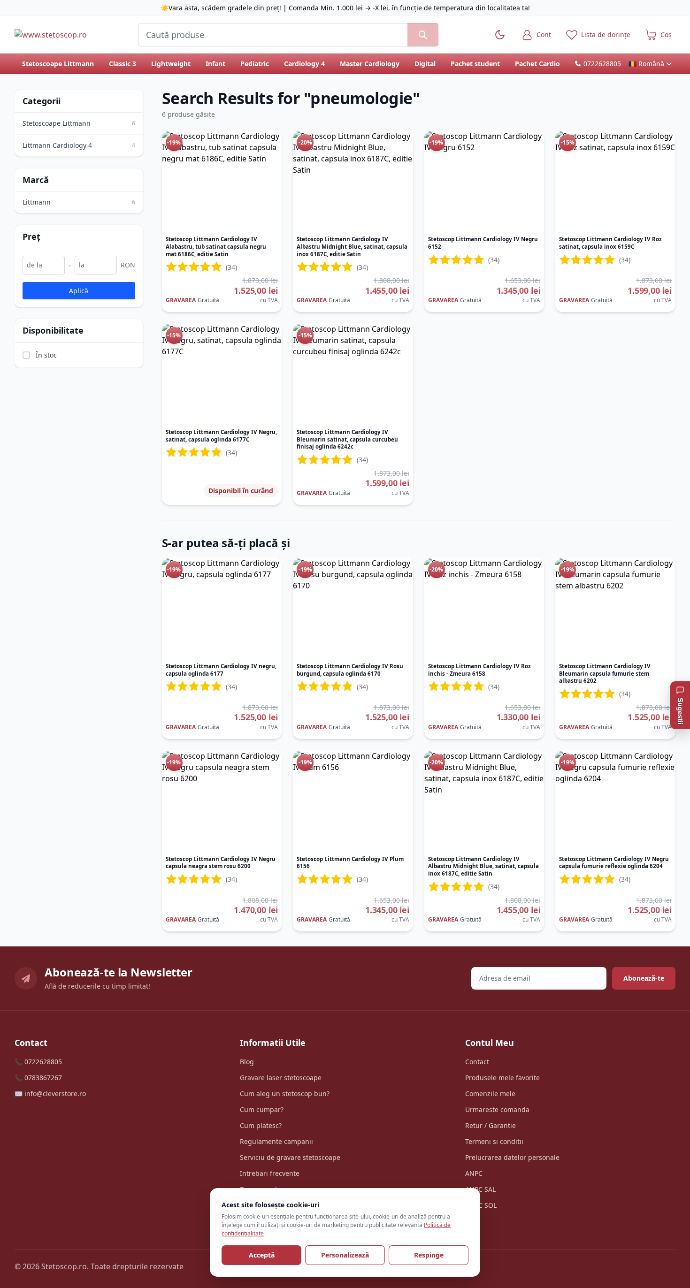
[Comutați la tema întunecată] (500, 34)
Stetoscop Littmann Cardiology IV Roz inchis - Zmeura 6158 (479, 670)
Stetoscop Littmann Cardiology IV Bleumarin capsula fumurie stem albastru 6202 (605, 673)
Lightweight (171, 63)
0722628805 (602, 63)
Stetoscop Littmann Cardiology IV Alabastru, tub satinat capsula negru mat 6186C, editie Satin (216, 246)
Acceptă (262, 1254)
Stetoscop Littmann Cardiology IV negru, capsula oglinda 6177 (221, 670)
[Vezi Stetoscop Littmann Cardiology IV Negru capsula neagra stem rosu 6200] (222, 801)
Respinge (429, 1254)
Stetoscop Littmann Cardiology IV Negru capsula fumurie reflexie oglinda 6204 (614, 862)
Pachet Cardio (537, 63)
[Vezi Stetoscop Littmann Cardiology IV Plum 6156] (353, 801)
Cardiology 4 (304, 63)
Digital (425, 63)
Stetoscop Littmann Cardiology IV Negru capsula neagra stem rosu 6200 (221, 862)
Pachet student (475, 63)
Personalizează (345, 1254)
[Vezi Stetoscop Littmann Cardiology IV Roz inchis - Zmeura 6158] (484, 608)
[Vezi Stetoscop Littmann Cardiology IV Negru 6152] (484, 181)
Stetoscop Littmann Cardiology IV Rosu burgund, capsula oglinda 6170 (350, 670)
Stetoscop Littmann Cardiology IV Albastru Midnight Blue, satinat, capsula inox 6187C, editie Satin (352, 246)
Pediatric (254, 63)
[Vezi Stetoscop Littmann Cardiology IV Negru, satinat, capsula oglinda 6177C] (222, 374)
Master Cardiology (369, 63)
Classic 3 (122, 63)
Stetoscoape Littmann (58, 63)
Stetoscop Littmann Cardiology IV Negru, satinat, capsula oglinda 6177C (221, 435)
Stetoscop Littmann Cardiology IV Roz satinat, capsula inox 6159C (610, 243)
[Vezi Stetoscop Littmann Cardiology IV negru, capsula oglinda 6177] (222, 608)
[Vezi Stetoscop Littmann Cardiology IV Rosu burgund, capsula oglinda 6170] (353, 608)
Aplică (78, 290)
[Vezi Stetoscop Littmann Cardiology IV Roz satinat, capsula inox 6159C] (615, 181)
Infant (215, 63)
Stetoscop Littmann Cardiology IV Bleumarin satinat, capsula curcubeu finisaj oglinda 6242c (347, 439)
